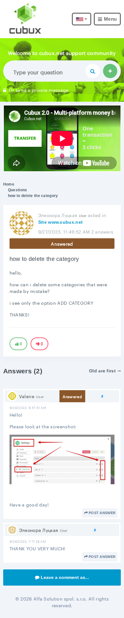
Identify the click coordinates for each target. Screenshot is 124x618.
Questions (17, 190)
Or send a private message (39, 89)
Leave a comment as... (65, 577)
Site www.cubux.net (60, 222)
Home (8, 184)
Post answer (102, 513)
